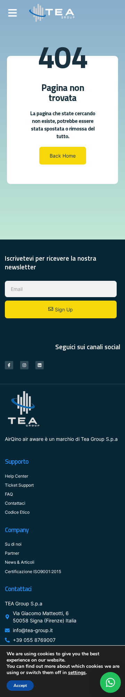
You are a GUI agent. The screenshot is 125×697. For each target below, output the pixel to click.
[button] (12, 13)
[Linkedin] (39, 365)
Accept (20, 685)
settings (77, 673)
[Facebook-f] (9, 365)
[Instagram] (24, 365)
